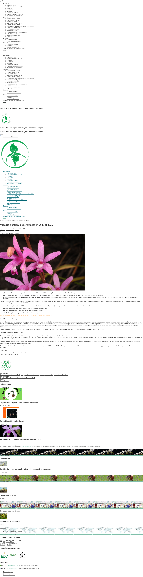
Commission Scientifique (13, 27)
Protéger (5, 38)
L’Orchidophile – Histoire (13, 18)
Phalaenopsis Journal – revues (14, 23)
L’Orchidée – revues (12, 21)
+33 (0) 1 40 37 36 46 (8, 542)
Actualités (4, 220)
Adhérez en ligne (14, 452)
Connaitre (5, 17)
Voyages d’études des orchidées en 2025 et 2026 (19, 220)
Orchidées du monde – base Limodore (17, 32)
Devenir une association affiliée (15, 14)
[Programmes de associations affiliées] (3, 518)
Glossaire (9, 36)
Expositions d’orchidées (13, 47)
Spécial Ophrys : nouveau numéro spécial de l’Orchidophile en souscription (25, 469)
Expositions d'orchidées (8, 495)
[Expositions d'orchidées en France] (3, 492)
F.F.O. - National (10, 230)
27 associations (27, 446)
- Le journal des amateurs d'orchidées (22, 565)
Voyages (17, 230)
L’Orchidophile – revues (13, 20)
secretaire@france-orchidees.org (8, 543)
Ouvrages (9, 8)
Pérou (25, 295)
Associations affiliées (12, 12)
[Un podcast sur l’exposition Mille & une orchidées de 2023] (11, 399)
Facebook (2, 545)
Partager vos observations (13, 35)
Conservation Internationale (14, 41)
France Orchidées (14, 233)
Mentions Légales (8, 572)
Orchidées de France (12, 30)
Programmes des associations (14, 15)
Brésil (17, 297)
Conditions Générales (9, 575)
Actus (4, 50)
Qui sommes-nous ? (12, 5)
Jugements (9, 45)
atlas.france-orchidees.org (9, 505)
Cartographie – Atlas (12, 33)
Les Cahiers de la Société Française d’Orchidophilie (20, 26)
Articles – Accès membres (13, 24)
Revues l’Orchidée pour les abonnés (12, 421)
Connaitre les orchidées (13, 29)
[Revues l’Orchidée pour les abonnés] (11, 417)
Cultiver (5, 42)
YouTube (9, 545)
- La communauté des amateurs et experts (22, 568)
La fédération (6, 3)
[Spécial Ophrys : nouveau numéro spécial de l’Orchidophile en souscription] (3, 466)
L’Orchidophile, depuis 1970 (14, 6)
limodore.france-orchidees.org (11, 531)
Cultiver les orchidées (12, 44)
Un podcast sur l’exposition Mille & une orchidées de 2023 (19, 402)
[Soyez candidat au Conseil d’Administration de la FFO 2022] (11, 436)
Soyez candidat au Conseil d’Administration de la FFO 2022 (20, 439)
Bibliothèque (10, 9)
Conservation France (12, 39)
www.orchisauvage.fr (17, 478)
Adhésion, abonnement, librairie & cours (13, 48)
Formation (9, 11)
